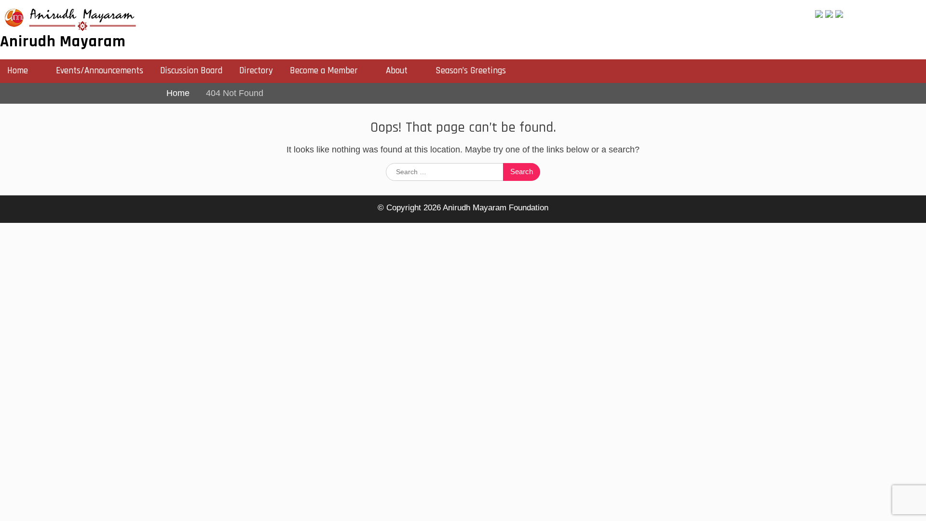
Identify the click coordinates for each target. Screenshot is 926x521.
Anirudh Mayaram (63, 41)
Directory (256, 71)
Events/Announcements (99, 71)
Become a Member (324, 71)
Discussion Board (191, 71)
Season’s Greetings (471, 71)
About (397, 71)
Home (17, 71)
